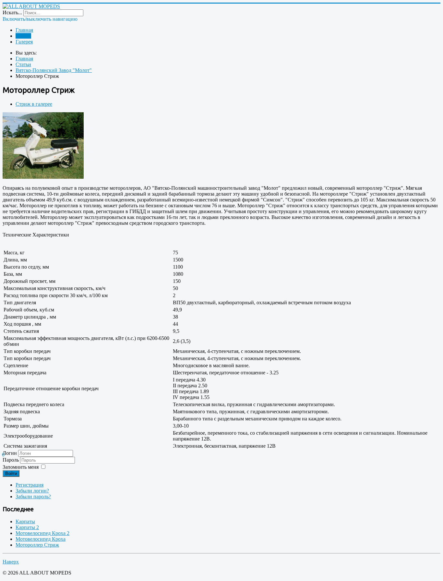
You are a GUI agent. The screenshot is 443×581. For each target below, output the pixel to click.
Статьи (23, 36)
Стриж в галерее (34, 104)
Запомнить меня (21, 467)
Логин (10, 453)
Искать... (12, 12)
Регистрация (29, 485)
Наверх (11, 561)
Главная (24, 30)
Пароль (11, 460)
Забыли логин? (32, 490)
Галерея (24, 41)
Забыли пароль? (33, 496)
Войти (11, 473)
